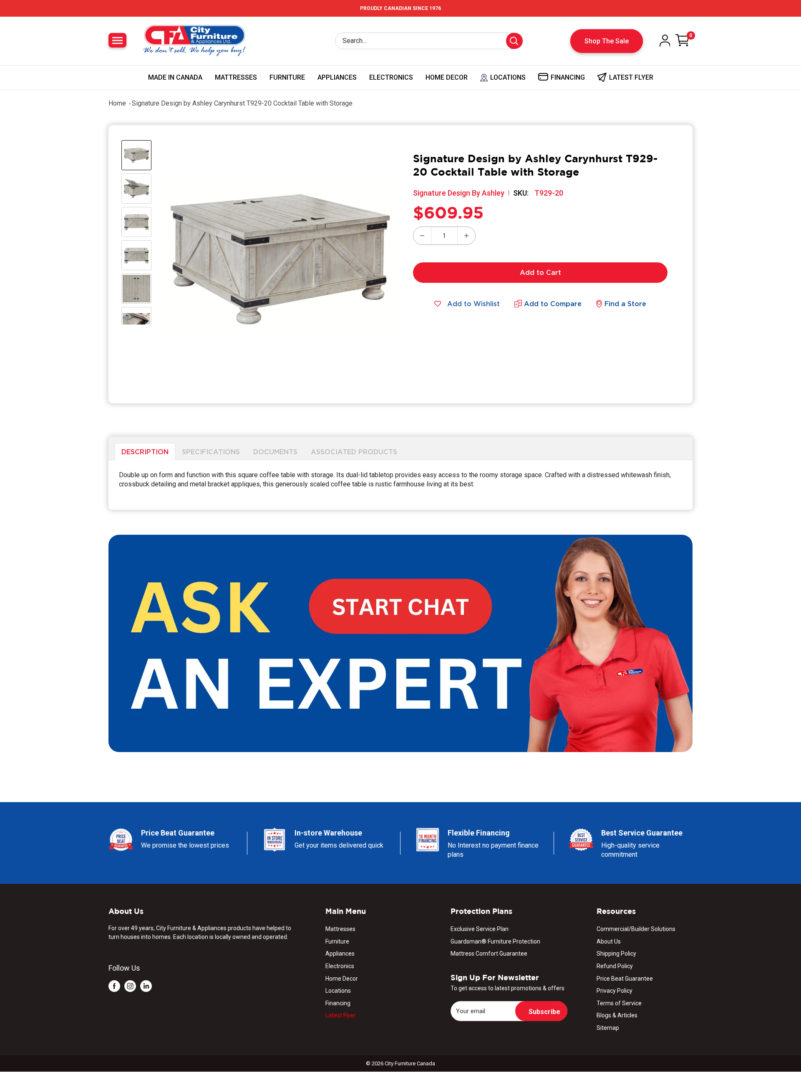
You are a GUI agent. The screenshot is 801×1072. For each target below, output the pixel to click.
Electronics (391, 77)
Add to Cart (540, 272)
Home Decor (447, 77)
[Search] (514, 41)
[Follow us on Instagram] (130, 986)
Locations (338, 990)
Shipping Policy (616, 953)
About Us (609, 941)
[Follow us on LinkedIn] (146, 986)
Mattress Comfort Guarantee (489, 953)
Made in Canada (175, 77)
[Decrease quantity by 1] (422, 235)
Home (117, 103)
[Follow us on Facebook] (114, 986)
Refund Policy (615, 966)
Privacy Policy (614, 990)
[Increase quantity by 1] (466, 235)
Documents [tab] (275, 451)
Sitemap (608, 1027)
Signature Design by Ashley (458, 193)
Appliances (337, 77)
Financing (337, 1003)
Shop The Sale (606, 41)
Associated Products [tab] (354, 451)
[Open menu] (117, 40)
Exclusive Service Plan (480, 929)
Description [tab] (145, 451)
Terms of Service (619, 1003)
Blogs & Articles (617, 1015)
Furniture (287, 77)
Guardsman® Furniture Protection (495, 941)
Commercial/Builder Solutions (636, 929)
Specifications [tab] (211, 451)
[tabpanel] (400, 485)
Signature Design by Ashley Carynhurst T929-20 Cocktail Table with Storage (242, 103)
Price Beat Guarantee (625, 978)
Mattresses (236, 77)
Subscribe (544, 1012)
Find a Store (625, 303)
